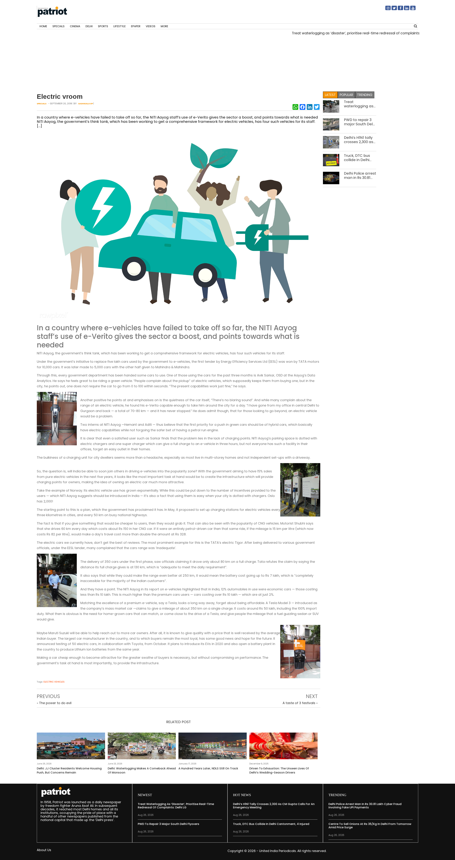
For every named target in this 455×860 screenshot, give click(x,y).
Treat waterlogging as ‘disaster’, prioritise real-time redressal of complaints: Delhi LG (337, 33)
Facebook (398, 9)
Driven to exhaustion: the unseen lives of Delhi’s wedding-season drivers (279, 770)
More (164, 26)
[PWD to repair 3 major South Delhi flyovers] (331, 124)
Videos (150, 26)
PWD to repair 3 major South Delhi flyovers (360, 122)
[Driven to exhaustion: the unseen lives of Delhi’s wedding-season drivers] (283, 747)
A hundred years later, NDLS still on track (208, 768)
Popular (346, 95)
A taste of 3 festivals (299, 703)
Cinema (75, 26)
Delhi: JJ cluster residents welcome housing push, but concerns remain (69, 770)
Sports (103, 26)
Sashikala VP (85, 103)
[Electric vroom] (178, 227)
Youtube (410, 9)
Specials (58, 26)
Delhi (89, 26)
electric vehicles (54, 681)
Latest (330, 95)
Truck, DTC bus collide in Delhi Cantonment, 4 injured (357, 157)
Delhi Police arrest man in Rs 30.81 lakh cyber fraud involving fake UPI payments (360, 175)
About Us (44, 850)
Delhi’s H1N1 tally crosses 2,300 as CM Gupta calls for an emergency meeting (358, 139)
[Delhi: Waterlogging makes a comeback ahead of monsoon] (142, 747)
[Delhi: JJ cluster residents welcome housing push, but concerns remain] (71, 747)
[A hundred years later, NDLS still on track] (212, 747)
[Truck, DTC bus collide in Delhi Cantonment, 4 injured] (331, 160)
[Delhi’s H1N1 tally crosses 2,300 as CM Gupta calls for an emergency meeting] (331, 142)
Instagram (386, 9)
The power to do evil (55, 703)
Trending (364, 95)
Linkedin (404, 9)
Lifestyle (119, 26)
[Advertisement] (226, 62)
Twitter (392, 9)
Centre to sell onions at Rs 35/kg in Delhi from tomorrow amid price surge (369, 825)
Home (43, 26)
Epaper (135, 26)
